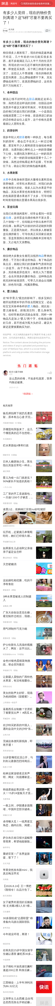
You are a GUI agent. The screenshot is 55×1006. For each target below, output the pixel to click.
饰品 (41, 256)
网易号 (14, 3)
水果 (5, 179)
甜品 (32, 99)
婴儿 (30, 306)
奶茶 (22, 137)
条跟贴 (27, 393)
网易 (5, 3)
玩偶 (8, 217)
